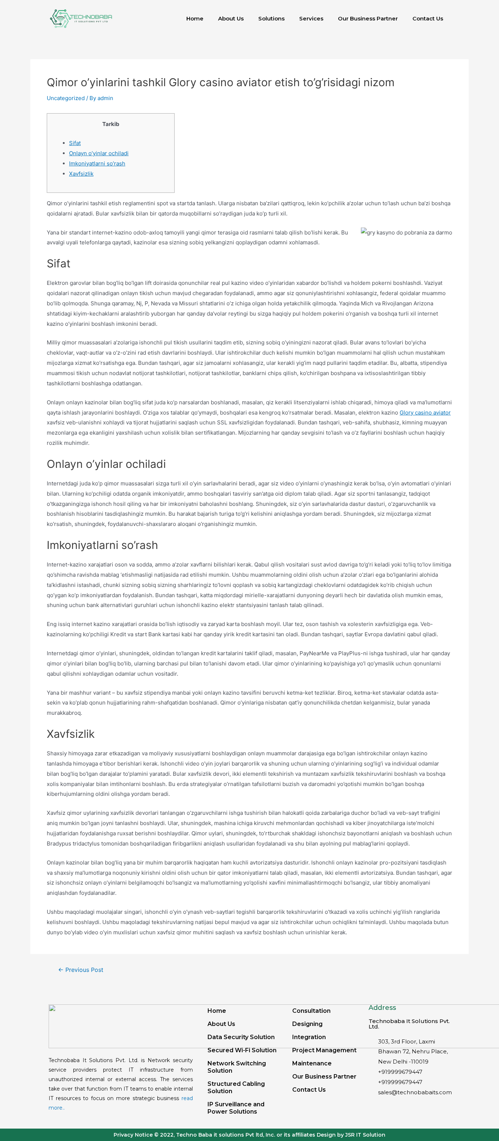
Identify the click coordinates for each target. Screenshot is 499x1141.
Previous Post (80, 970)
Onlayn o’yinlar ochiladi (99, 153)
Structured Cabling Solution (236, 1087)
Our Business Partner (368, 18)
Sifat (75, 143)
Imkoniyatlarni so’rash (97, 163)
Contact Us (427, 18)
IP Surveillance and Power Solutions (235, 1108)
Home (194, 18)
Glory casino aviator (425, 412)
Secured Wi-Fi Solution (242, 1050)
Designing (307, 1023)
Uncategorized (66, 98)
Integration (309, 1037)
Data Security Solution (241, 1037)
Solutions (271, 18)
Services (311, 18)
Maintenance (312, 1063)
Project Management (324, 1050)
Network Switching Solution (236, 1067)
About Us (231, 18)
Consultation (311, 1010)
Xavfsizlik (81, 173)
